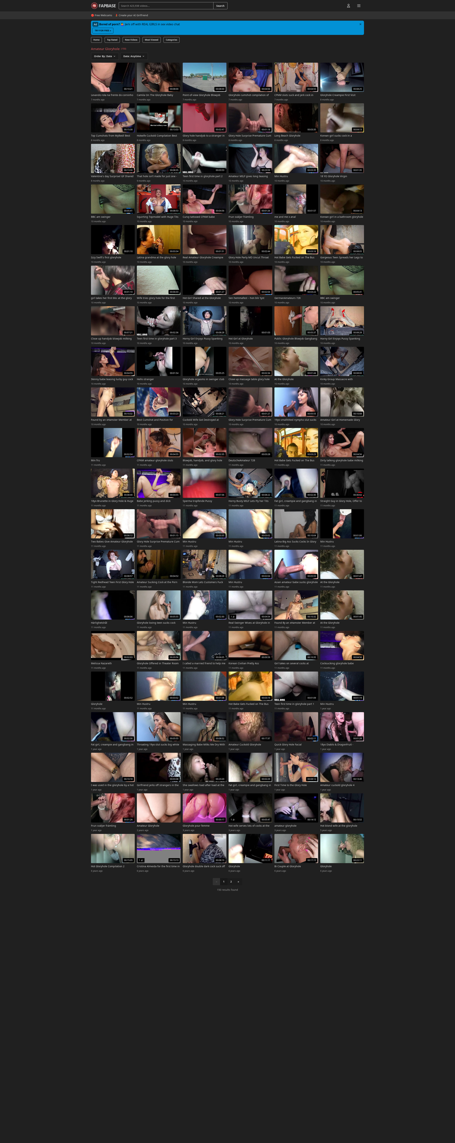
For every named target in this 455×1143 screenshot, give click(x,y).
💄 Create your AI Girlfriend (131, 15)
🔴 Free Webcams (101, 15)
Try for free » (103, 30)
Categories (171, 39)
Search (220, 5)
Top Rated (112, 39)
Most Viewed (151, 39)
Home (96, 39)
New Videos (131, 39)
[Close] (360, 24)
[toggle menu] (340, 5)
